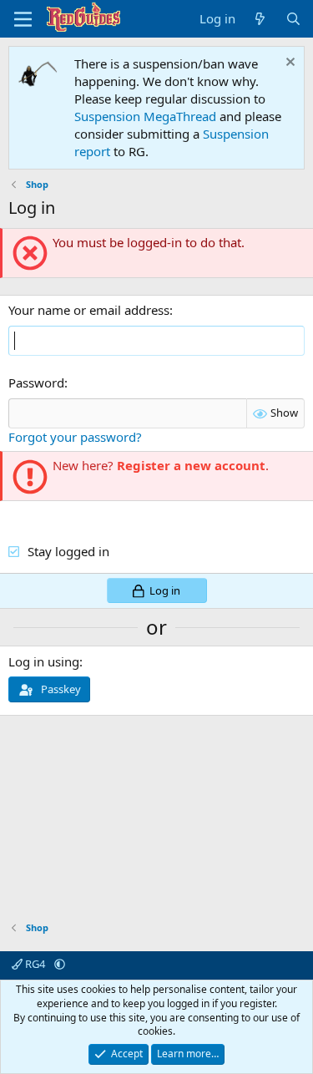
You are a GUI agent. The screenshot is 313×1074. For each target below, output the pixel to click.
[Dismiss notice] (288, 64)
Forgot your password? (75, 436)
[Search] (293, 18)
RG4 (35, 963)
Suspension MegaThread (145, 116)
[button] (59, 964)
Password (36, 382)
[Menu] (23, 19)
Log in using (43, 661)
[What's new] (260, 18)
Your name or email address (88, 309)
